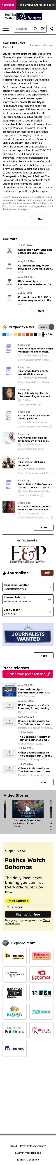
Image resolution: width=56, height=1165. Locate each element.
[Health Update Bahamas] (41, 1012)
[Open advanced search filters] (43, 28)
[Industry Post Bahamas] (14, 1030)
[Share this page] (51, 29)
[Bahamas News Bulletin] (41, 974)
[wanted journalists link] (28, 554)
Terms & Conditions (28, 1159)
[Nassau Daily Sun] (41, 1030)
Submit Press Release (28, 1152)
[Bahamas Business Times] (14, 956)
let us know (46, 203)
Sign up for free (28, 914)
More (41, 219)
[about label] (19, 355)
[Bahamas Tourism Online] (41, 993)
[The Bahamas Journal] (14, 1049)
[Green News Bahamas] (14, 1012)
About (13, 1146)
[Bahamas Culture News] (41, 956)
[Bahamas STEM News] (14, 993)
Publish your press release (25, 674)
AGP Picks (8, 5)
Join (47, 572)
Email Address (17, 901)
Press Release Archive (33, 1146)
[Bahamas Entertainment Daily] (14, 974)
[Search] (35, 28)
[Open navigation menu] (5, 29)
